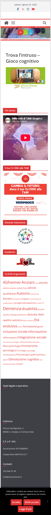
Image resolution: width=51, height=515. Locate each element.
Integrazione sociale (31, 337)
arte (36, 283)
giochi (40, 326)
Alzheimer (12, 282)
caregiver (25, 298)
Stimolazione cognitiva (23, 359)
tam (41, 360)
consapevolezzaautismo (25, 302)
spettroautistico (37, 354)
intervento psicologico (11, 342)
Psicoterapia (23, 354)
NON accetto (32, 502)
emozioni (30, 320)
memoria (24, 342)
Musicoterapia (34, 342)
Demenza (12, 308)
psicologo (31, 350)
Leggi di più (25, 509)
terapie (19, 364)
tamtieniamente (9, 364)
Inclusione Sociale (15, 332)
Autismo (23, 293)
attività (43, 282)
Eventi (20, 327)
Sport (5, 359)
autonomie (35, 294)
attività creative (9, 288)
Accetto (16, 502)
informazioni (10, 337)
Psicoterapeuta (9, 354)
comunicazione (35, 299)
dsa (24, 320)
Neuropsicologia (12, 345)
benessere (16, 299)
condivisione (8, 303)
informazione (37, 332)
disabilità (29, 308)
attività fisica (22, 288)
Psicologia (21, 350)
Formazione (30, 326)
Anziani (28, 282)
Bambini (7, 298)
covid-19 (40, 303)
